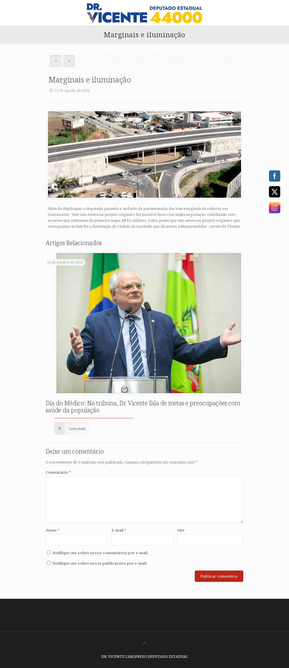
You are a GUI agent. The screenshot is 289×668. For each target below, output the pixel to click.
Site (181, 530)
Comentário (58, 472)
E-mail (118, 530)
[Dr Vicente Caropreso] (144, 13)
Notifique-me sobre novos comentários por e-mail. (100, 552)
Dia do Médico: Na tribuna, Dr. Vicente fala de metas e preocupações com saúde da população (143, 406)
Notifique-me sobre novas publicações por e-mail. (99, 563)
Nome (53, 530)
